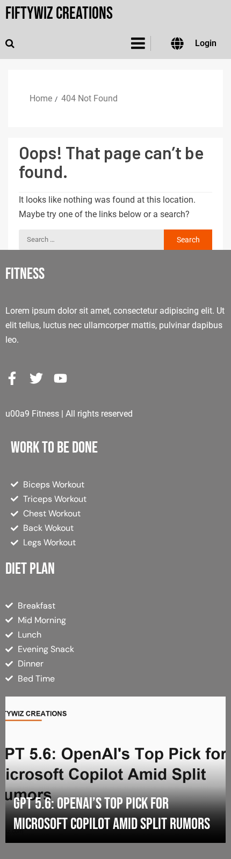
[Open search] (10, 43)
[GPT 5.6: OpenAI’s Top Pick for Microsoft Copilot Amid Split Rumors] (115, 770)
